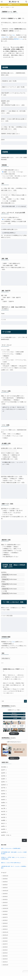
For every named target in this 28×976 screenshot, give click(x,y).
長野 (5, 796)
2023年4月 (5, 923)
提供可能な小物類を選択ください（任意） (12, 476)
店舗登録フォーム (14, 758)
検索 (24, 840)
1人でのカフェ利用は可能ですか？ (10, 217)
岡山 (5, 826)
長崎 (5, 829)
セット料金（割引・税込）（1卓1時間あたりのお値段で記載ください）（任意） (14, 189)
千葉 (5, 787)
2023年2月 (5, 926)
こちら (13, 35)
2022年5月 (5, 950)
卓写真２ (3, 586)
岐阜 (5, 805)
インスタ (3, 319)
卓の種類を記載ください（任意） (9, 459)
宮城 (5, 775)
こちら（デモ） (5, 37)
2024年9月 (5, 893)
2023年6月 (5, 920)
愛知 (5, 802)
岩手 (5, 769)
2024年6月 (5, 896)
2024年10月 (5, 890)
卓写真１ (3, 581)
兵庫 (5, 814)
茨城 (5, 793)
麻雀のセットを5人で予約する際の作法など (11, 862)
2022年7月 (5, 944)
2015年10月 (5, 964)
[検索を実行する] (25, 701)
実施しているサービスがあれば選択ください (12, 396)
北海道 (5, 767)
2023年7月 (5, 917)
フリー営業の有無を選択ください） (10, 170)
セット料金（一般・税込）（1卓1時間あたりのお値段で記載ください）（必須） (14, 128)
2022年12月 (5, 932)
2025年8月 (5, 878)
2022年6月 (5, 947)
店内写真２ (4, 577)
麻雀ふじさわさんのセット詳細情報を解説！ (11, 848)
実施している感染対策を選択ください (11, 544)
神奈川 (5, 784)
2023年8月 (5, 914)
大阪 (5, 811)
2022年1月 (5, 961)
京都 (5, 817)
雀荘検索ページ (14, 733)
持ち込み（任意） (5, 363)
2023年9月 (5, 911)
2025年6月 (5, 881)
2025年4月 (5, 887)
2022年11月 (5, 935)
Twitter (3, 313)
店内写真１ (4, 572)
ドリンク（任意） (5, 349)
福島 (5, 778)
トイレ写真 (4, 591)
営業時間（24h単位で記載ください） (10, 133)
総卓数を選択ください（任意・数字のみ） (12, 448)
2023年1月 (5, 929)
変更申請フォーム (18, 39)
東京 (5, 781)
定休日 (3, 139)
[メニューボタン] (1, 1)
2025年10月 (5, 875)
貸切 (2, 299)
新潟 (5, 799)
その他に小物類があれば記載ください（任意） (13, 482)
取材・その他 (7, 835)
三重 (5, 808)
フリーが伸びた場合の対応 (8, 174)
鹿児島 (5, 832)
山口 (5, 823)
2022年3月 (5, 955)
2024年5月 (5, 899)
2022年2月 (5, 958)
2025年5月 (5, 884)
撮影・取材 (4, 295)
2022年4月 (5, 953)
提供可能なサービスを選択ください (10, 508)
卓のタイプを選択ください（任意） (10, 453)
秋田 (5, 772)
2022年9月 (5, 938)
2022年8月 (5, 941)
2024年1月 (5, 905)
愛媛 (5, 820)
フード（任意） (5, 357)
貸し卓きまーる (14, 1)
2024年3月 (5, 902)
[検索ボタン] (26, 1)
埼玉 (5, 790)
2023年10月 (5, 908)
